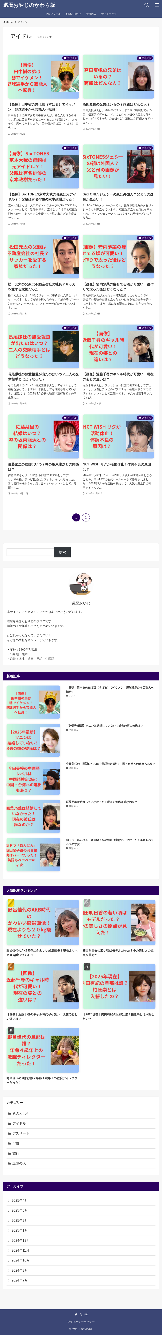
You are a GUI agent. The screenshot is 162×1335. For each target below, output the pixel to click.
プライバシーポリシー (81, 1321)
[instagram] (86, 1314)
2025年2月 (20, 1220)
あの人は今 (20, 1113)
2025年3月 (20, 1210)
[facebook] (76, 1314)
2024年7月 (20, 1280)
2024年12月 (21, 1240)
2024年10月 (21, 1260)
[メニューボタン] (157, 5)
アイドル (19, 1123)
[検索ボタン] (147, 5)
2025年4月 (20, 1200)
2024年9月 (20, 1270)
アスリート (20, 1133)
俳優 (15, 1143)
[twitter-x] (81, 1314)
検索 (62, 552)
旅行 (15, 1153)
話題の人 (19, 1163)
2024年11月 (20, 1250)
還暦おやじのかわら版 (29, 5)
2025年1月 (20, 1230)
